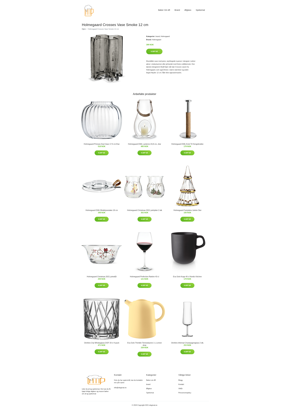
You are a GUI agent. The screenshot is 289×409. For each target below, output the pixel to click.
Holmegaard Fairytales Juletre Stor (187, 210)
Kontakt (181, 384)
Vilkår (180, 388)
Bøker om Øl (164, 10)
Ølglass (187, 10)
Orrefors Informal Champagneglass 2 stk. (187, 343)
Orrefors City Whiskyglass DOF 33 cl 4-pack (101, 343)
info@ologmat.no (120, 388)
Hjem (84, 29)
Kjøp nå (154, 51)
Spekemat (200, 10)
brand (177, 10)
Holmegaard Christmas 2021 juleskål (102, 277)
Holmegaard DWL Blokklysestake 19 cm (102, 210)
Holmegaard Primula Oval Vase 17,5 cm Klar (102, 144)
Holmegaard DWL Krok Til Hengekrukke (187, 144)
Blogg (180, 380)
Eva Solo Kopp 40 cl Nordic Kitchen (187, 277)
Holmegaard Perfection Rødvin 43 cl (144, 277)
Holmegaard (165, 36)
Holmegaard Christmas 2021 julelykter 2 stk (144, 210)
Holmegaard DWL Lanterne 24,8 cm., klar (144, 144)
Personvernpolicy (184, 393)
